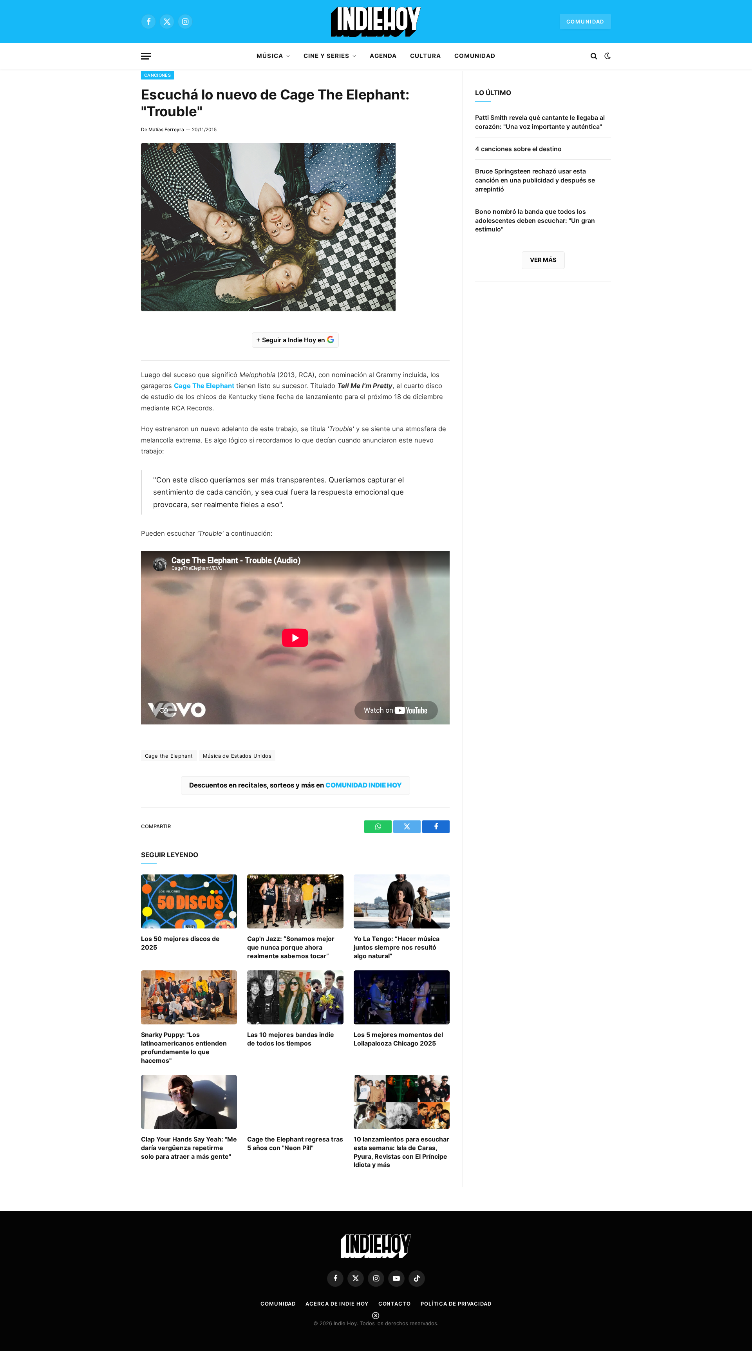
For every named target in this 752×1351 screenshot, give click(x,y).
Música (270, 56)
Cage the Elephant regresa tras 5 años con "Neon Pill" (295, 1143)
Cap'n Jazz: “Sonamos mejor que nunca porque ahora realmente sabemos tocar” (290, 947)
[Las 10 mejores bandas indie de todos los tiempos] (295, 997)
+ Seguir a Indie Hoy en (291, 340)
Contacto (394, 1303)
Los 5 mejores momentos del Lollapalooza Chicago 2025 (398, 1039)
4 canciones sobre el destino (518, 149)
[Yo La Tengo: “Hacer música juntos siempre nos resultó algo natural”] (402, 901)
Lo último (493, 93)
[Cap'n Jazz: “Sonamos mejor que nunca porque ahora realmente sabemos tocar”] (295, 901)
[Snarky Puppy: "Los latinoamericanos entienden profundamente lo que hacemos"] (189, 997)
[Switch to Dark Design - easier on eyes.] (606, 56)
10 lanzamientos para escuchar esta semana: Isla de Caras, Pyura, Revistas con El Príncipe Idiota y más (401, 1152)
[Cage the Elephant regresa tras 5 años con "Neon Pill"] (295, 1102)
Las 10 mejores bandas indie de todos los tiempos (290, 1039)
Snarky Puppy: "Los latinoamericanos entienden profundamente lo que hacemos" (184, 1047)
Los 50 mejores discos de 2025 (180, 943)
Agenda (383, 56)
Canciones (157, 75)
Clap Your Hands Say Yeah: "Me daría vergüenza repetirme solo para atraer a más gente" (189, 1147)
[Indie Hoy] (376, 21)
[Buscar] (594, 56)
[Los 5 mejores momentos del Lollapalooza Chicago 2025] (402, 997)
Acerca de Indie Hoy (337, 1303)
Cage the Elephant (169, 756)
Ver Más (543, 260)
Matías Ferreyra (166, 129)
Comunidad (585, 21)
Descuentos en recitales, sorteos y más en (295, 785)
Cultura (425, 56)
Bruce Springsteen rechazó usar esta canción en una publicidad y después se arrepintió (535, 180)
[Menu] (146, 56)
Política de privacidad (456, 1303)
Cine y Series (327, 56)
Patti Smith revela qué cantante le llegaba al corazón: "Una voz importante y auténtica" (540, 122)
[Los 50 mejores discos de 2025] (189, 901)
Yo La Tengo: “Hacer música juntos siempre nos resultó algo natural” (396, 947)
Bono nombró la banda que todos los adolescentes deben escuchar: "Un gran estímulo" (535, 220)
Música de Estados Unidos (237, 756)
